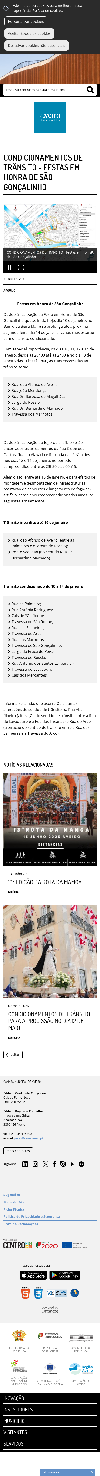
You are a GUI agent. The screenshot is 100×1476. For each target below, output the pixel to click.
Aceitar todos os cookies (29, 33)
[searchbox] (50, 90)
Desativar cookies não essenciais (36, 45)
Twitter (45, 1164)
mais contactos (18, 1151)
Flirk (81, 1164)
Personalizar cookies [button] (26, 21)
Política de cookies (47, 10)
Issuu (63, 1164)
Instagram (35, 1164)
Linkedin (25, 1164)
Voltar (15, 1054)
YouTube (72, 1165)
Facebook (54, 1164)
